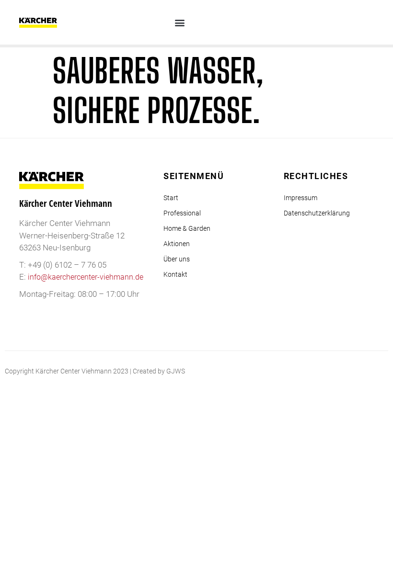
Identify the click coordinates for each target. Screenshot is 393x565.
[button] (180, 22)
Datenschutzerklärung (317, 213)
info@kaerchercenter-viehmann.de (85, 277)
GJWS (175, 371)
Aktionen (176, 244)
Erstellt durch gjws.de (356, 371)
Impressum (300, 198)
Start (170, 198)
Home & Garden (186, 228)
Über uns (176, 259)
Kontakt (175, 274)
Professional (182, 213)
